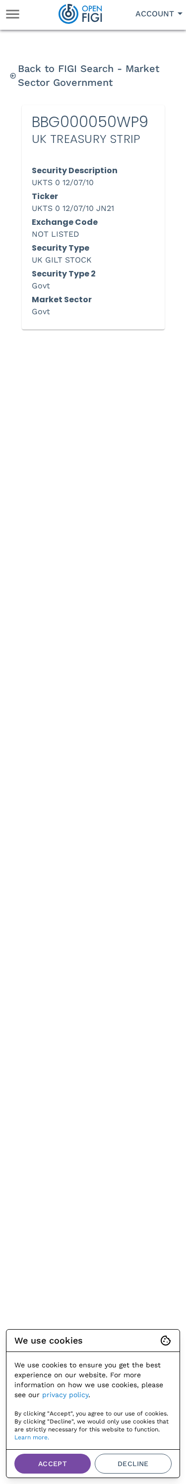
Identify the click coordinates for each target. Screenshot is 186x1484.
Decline (133, 1464)
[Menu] (12, 14)
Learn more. (31, 1437)
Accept (52, 1464)
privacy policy (65, 1395)
